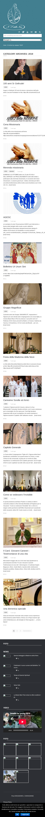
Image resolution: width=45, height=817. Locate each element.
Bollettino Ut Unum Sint (14, 266)
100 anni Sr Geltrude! (13, 83)
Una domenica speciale (14, 609)
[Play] (6, 730)
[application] (22, 721)
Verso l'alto (17, 685)
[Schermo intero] (39, 730)
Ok (17, 814)
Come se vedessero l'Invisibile (17, 494)
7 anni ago (13, 87)
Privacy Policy (7, 802)
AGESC (7, 217)
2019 (5, 87)
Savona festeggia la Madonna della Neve (26, 655)
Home (4, 45)
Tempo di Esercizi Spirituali (22, 675)
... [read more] (12, 185)
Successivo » (27, 631)
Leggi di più (25, 814)
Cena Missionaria (11, 124)
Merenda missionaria (13, 167)
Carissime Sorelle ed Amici (16, 400)
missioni (12, 171)
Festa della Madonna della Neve (18, 357)
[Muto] (35, 730)
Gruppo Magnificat (12, 307)
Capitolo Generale (12, 447)
